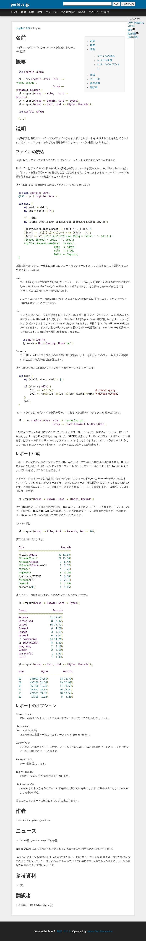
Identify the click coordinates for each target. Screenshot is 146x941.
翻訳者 (81, 12)
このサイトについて (99, 12)
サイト (67, 931)
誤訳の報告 (133, 37)
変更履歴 (132, 34)
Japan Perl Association (100, 931)
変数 (40, 12)
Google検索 (128, 3)
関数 (31, 12)
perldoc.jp (20, 4)
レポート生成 (104, 60)
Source (131, 26)
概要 (92, 45)
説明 (92, 49)
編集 (130, 30)
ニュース (95, 79)
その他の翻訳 (68, 12)
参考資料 (95, 83)
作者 (92, 75)
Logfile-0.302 (23, 28)
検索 (116, 3)
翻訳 (59, 931)
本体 (23, 12)
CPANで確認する (136, 23)
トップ (14, 12)
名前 (92, 41)
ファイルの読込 (106, 56)
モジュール (51, 12)
